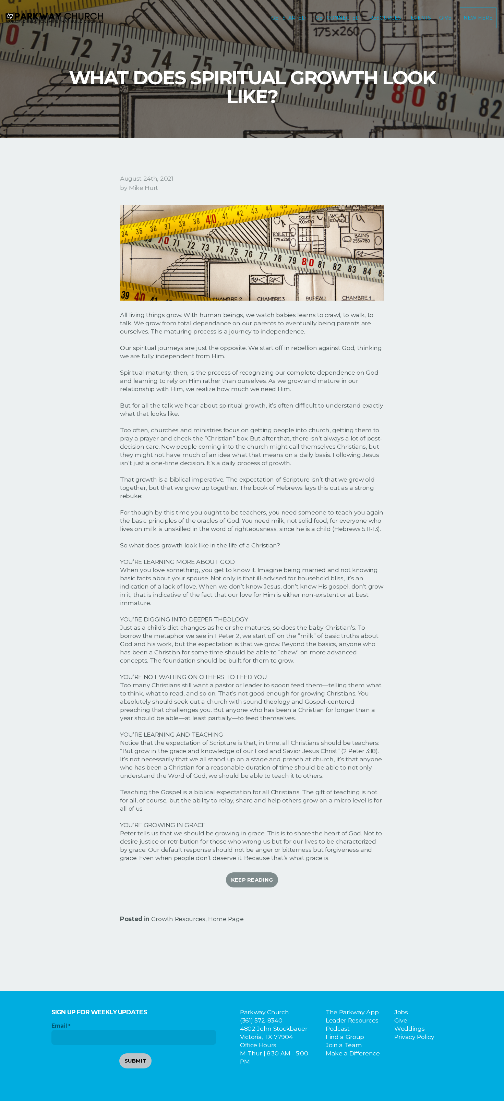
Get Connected (338, 18)
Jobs (401, 1012)
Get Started (289, 18)
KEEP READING (252, 879)
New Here (478, 18)
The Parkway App (352, 1012)
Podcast (338, 1028)
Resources (386, 18)
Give (445, 18)
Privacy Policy (414, 1036)
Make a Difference (353, 1053)
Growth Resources (178, 918)
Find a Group (345, 1036)
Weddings (409, 1028)
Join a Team (344, 1045)
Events (421, 18)
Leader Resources (352, 1020)
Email (59, 1026)
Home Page (225, 918)
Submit (135, 1060)
